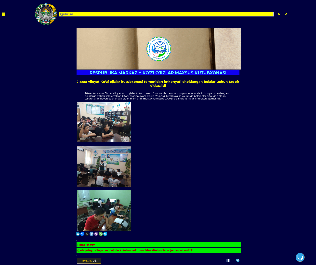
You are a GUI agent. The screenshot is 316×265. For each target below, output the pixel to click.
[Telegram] (91, 234)
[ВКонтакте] (82, 234)
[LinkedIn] (78, 234)
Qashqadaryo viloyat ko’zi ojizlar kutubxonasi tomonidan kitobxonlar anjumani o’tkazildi (134, 250)
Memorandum (86, 244)
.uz (89, 260)
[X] (87, 234)
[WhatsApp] (101, 234)
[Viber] (96, 234)
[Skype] (105, 234)
